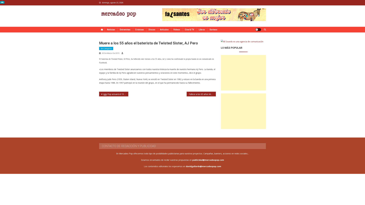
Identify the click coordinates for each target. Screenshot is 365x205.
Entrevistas (125, 29)
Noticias (111, 29)
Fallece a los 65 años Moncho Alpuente (202, 94)
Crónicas (139, 29)
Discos (152, 29)
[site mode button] (258, 29)
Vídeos (176, 29)
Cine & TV (189, 29)
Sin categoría (106, 48)
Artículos (164, 29)
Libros (202, 29)
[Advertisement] (243, 73)
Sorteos (213, 29)
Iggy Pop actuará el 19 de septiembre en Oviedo (115, 94)
